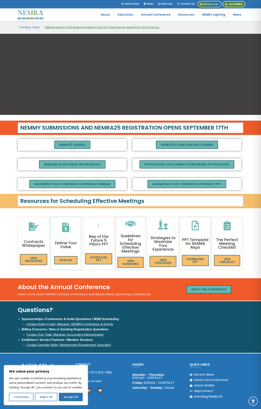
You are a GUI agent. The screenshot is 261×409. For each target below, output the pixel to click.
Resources (186, 15)
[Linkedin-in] (89, 390)
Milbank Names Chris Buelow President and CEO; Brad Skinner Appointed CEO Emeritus (102, 27)
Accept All (71, 397)
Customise (21, 397)
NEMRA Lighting (213, 15)
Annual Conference (155, 15)
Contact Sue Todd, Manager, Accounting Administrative (65, 334)
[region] (46, 385)
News (237, 15)
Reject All (46, 397)
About (105, 15)
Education (125, 15)
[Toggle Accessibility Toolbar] (253, 401)
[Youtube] (100, 390)
